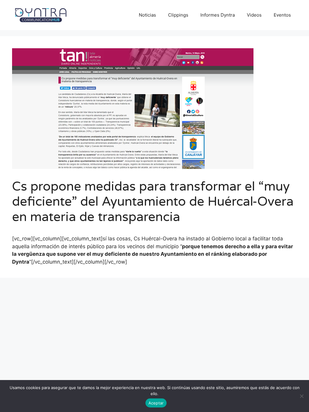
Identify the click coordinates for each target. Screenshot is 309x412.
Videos (254, 15)
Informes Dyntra (217, 15)
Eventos (282, 15)
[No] (301, 396)
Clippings (178, 15)
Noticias (147, 15)
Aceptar (156, 403)
